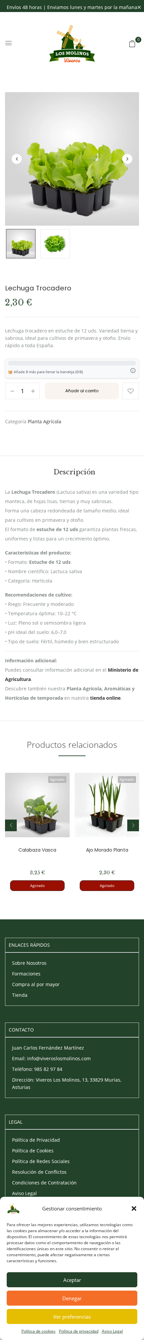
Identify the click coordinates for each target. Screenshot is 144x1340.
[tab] (74, 472)
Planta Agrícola (44, 421)
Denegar (72, 1298)
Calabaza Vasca (37, 850)
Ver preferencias (72, 1316)
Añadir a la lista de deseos (130, 391)
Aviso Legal (112, 1331)
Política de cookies (38, 1331)
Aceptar (72, 1280)
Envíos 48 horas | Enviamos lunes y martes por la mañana (72, 7)
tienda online (105, 698)
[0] (132, 43)
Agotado (37, 885)
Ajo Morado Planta (107, 850)
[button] (134, 1208)
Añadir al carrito (81, 391)
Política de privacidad (78, 1331)
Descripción (74, 472)
